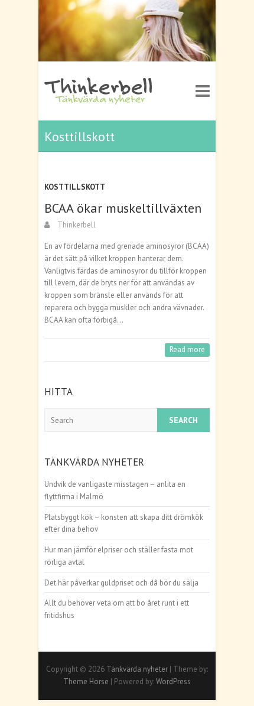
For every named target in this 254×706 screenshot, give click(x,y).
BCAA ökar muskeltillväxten (122, 208)
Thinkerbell (76, 225)
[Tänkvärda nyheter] (99, 91)
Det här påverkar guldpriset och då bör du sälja (121, 583)
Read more (187, 349)
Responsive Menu (203, 91)
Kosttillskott (74, 187)
